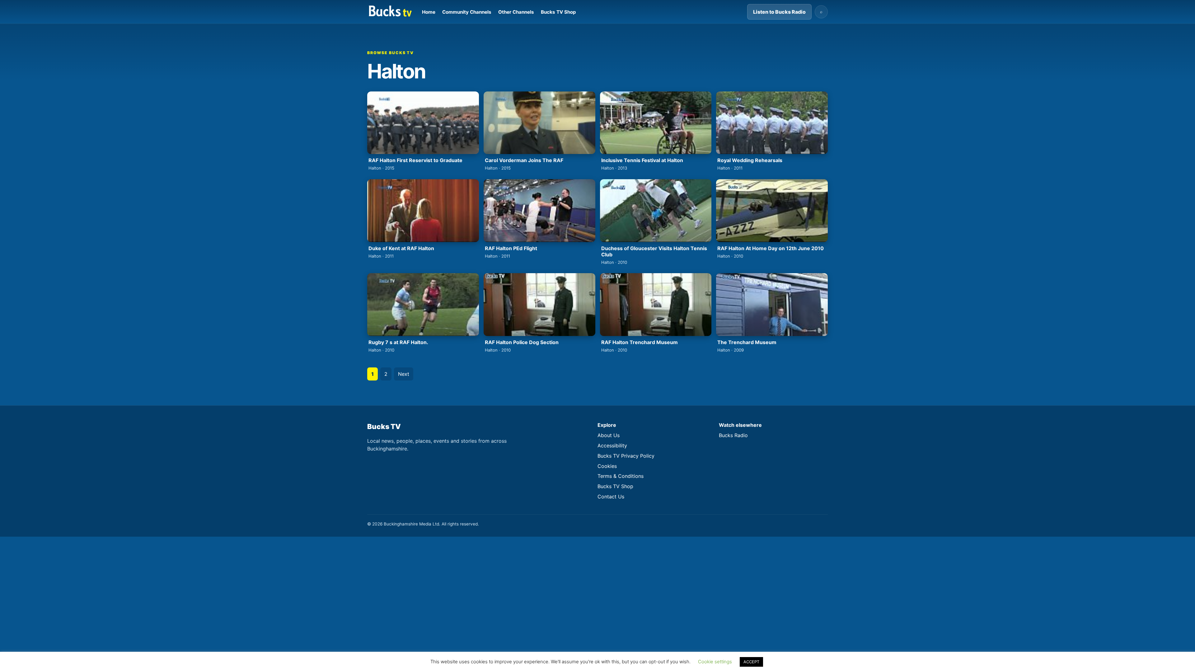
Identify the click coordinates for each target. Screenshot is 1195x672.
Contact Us (611, 496)
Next (403, 374)
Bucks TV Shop (558, 12)
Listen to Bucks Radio (779, 12)
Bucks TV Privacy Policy (626, 456)
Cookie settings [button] (715, 662)
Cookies (607, 466)
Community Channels (466, 12)
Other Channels (516, 12)
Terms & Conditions (621, 476)
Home (428, 12)
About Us (609, 435)
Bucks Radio (733, 435)
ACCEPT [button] (751, 661)
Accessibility (612, 445)
